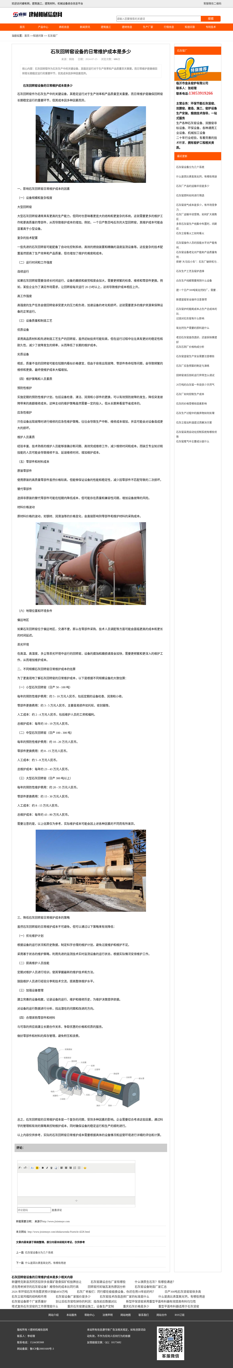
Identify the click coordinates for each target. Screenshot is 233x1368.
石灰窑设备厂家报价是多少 (73, 1296)
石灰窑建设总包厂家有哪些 (108, 1281)
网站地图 (126, 1315)
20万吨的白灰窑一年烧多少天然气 (195, 384)
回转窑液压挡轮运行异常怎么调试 (195, 375)
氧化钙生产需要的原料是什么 (192, 328)
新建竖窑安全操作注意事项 (191, 299)
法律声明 (107, 1315)
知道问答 (190, 27)
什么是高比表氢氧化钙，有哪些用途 (45, 1263)
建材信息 (127, 27)
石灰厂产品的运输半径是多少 (192, 186)
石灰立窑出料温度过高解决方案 (194, 422)
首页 (22, 27)
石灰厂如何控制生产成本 (190, 394)
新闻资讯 (85, 27)
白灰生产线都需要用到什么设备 (194, 280)
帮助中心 (89, 1315)
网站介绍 (53, 1315)
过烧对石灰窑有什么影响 (190, 318)
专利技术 (211, 27)
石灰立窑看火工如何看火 (190, 233)
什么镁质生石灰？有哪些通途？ (155, 1281)
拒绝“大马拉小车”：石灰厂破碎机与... (197, 261)
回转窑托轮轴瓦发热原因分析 (107, 1286)
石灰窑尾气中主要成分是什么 (192, 441)
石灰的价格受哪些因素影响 (191, 403)
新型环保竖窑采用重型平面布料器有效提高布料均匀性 (161, 1301)
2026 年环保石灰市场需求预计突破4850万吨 (40, 1291)
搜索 (211, 18)
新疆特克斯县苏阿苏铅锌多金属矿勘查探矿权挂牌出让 (47, 1281)
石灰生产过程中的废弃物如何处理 (195, 413)
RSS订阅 (179, 1315)
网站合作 (162, 1315)
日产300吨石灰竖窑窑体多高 (183, 1291)
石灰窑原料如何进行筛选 (190, 195)
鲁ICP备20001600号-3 (42, 1348)
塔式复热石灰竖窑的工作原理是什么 (35, 1306)
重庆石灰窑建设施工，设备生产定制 (90, 1306)
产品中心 (43, 27)
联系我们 (144, 1315)
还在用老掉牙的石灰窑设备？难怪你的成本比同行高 (45, 1286)
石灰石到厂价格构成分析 (190, 347)
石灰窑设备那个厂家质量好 (29, 1301)
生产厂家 (148, 27)
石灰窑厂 (53, 35)
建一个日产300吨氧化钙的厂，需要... (197, 290)
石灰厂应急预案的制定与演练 (192, 365)
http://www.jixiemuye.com (56, 1221)
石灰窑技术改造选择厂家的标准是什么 (124, 1296)
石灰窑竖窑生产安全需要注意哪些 (195, 356)
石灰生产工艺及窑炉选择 (190, 271)
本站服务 (71, 1315)
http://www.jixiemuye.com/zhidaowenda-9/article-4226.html (59, 1231)
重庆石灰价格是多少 (136, 1306)
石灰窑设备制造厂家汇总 (151, 1286)
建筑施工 (106, 27)
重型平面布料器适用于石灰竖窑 (178, 1306)
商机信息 (64, 27)
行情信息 (169, 27)
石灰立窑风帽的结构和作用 (29, 1296)
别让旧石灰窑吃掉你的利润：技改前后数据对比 (86, 1301)
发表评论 (57, 1210)
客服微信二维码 (212, 3)
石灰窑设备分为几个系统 (39, 1252)
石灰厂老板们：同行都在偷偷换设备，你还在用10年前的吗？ (116, 1291)
